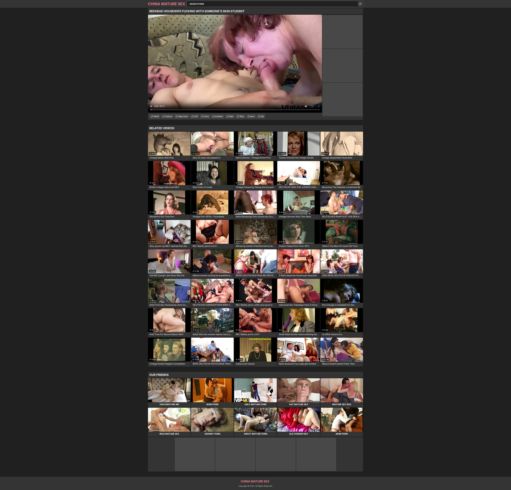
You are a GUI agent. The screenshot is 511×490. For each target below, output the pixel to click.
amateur (219, 116)
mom (206, 116)
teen (231, 116)
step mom (183, 116)
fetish (156, 116)
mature (168, 116)
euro (252, 116)
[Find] (360, 4)
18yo (242, 116)
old (262, 116)
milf (196, 116)
